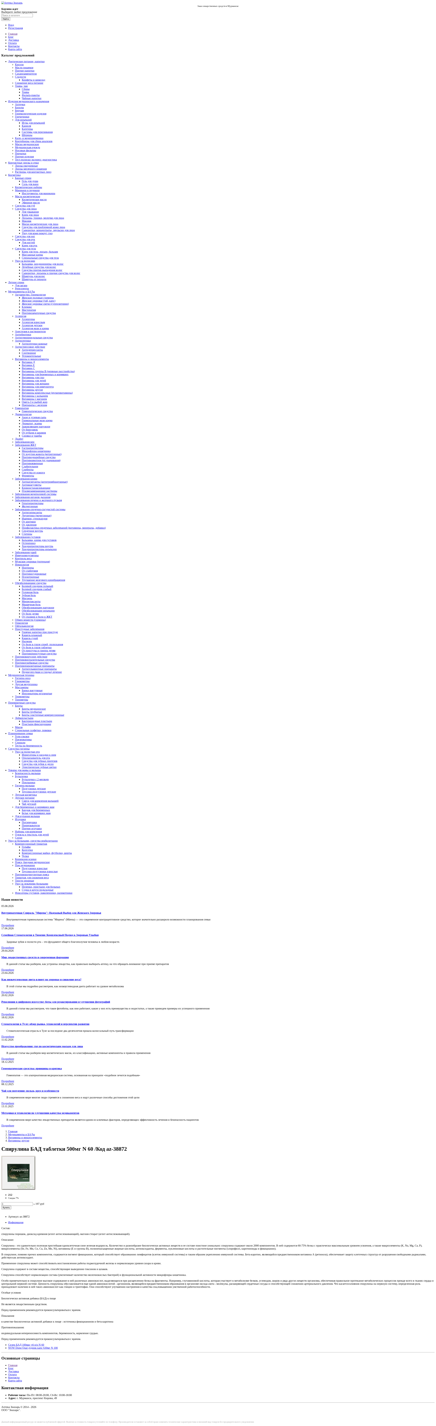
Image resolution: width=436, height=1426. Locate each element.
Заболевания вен (24, 441)
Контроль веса (23, 558)
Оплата (12, 43)
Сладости (20, 76)
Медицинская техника (21, 675)
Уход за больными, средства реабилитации (33, 840)
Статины (27, 533)
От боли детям (30, 613)
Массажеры (21, 687)
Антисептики (23, 340)
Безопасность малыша (28, 773)
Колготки (27, 850)
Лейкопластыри (24, 718)
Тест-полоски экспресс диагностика (36, 159)
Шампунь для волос (33, 276)
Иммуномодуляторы (27, 555)
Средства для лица (26, 208)
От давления (29, 524)
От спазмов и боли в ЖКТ (37, 616)
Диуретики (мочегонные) (36, 515)
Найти (6, 19)
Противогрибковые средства (31, 662)
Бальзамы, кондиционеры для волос (43, 263)
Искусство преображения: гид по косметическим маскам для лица (42, 1046)
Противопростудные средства (39, 653)
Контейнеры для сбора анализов (33, 141)
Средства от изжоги (33, 472)
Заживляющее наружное (36, 426)
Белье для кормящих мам (36, 813)
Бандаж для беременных (36, 810)
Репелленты (22, 288)
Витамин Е (28, 365)
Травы (25, 92)
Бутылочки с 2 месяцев (35, 779)
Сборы (26, 89)
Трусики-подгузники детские (39, 791)
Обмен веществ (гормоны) (30, 619)
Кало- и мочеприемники (29, 138)
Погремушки (29, 822)
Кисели (19, 64)
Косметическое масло (34, 199)
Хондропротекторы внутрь (37, 546)
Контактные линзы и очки (23, 162)
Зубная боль (29, 595)
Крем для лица (30, 214)
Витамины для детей (34, 380)
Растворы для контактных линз (33, 171)
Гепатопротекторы (32, 503)
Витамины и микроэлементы (32, 359)
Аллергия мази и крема (35, 328)
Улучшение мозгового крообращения (43, 580)
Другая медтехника (26, 684)
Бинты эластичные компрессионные (43, 715)
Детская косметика (26, 794)
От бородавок (30, 429)
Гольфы (26, 846)
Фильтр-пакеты (31, 95)
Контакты (14, 46)
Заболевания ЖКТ (25, 445)
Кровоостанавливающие (36, 487)
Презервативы (23, 739)
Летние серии (16, 282)
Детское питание (25, 797)
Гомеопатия (22, 408)
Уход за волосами (25, 260)
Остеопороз (28, 543)
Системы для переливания (37, 132)
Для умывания (30, 211)
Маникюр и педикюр (27, 190)
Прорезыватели (31, 825)
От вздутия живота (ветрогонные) (41, 454)
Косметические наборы (28, 187)
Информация (15, 1222)
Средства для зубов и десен (38, 764)
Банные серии (23, 178)
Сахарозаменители (26, 73)
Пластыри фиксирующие (36, 724)
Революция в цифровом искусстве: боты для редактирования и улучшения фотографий (55, 1001)
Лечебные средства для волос (39, 267)
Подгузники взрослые (35, 868)
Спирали (20, 742)
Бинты (19, 705)
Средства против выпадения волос (42, 270)
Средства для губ (25, 205)
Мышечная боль (31, 604)
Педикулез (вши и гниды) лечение (42, 672)
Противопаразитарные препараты (34, 665)
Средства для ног (25, 236)
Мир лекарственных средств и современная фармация (35, 957)
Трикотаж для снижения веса (32, 877)
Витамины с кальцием (35, 395)
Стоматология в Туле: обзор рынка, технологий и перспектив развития (45, 1024)
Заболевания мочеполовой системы (35, 494)
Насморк (27, 641)
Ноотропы (28, 567)
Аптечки (20, 104)
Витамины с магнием (34, 398)
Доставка (13, 40)
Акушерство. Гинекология (30, 294)
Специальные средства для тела (40, 257)
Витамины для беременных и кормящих (45, 374)
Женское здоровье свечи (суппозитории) (45, 303)
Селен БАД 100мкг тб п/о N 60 (26, 1344)
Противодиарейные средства (39, 457)
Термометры (22, 696)
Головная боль (30, 592)
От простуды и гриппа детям (38, 650)
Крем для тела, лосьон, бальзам (40, 251)
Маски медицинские (27, 144)
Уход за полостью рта (27, 751)
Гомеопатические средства (37, 411)
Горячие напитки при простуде (40, 632)
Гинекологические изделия (30, 113)
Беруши (19, 110)
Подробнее (7, 925)
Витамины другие (32, 389)
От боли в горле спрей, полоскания (42, 644)
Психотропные (30, 576)
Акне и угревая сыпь (34, 417)
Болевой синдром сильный (37, 586)
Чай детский (29, 803)
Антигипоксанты (32, 512)
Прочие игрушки (32, 828)
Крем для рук (29, 245)
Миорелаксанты (31, 601)
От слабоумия (30, 570)
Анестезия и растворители (30, 331)
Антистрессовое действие (30, 346)
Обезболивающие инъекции (38, 610)
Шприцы (27, 135)
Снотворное (29, 352)
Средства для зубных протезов (39, 761)
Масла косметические (27, 196)
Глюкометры (22, 681)
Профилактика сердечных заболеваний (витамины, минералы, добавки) (64, 527)
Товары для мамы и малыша (24, 770)
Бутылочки (21, 776)
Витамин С (28, 368)
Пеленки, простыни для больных (41, 886)
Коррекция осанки (25, 859)
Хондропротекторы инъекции (39, 549)
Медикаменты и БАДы (21, 291)
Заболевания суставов (28, 537)
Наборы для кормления (28, 831)
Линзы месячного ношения (31, 168)
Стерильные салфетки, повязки (33, 730)
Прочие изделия (24, 156)
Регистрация (15, 28)
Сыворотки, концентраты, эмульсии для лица (48, 230)
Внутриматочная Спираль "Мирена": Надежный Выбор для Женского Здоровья (51, 912)
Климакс (27, 306)
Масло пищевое (24, 67)
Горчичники (22, 116)
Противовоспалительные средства (35, 659)
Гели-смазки (22, 736)
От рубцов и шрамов (34, 432)
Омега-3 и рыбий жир (34, 402)
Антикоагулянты (31, 484)
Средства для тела (25, 248)
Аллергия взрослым (33, 322)
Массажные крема (32, 254)
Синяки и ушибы (32, 435)
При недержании (25, 865)
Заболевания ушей (25, 552)
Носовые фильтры (25, 150)
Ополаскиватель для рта (36, 757)
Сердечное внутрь (32, 530)
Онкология (21, 622)
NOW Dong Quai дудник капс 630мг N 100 (33, 1347)
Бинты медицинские (34, 708)
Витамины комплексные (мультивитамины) (47, 392)
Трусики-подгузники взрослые (40, 871)
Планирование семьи (20, 733)
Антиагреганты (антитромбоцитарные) (45, 481)
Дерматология (23, 414)
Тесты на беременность (28, 745)
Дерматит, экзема (32, 423)
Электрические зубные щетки (39, 767)
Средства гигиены (19, 748)
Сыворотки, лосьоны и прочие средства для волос (51, 273)
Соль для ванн (30, 184)
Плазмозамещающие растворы (39, 491)
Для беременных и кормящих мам (34, 807)
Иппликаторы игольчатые (37, 693)
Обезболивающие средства (30, 583)
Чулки (25, 856)
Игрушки (20, 819)
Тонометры (21, 699)
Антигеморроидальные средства (34, 337)
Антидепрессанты (32, 349)
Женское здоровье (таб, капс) (38, 300)
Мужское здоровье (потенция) (32, 561)
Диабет (19, 438)
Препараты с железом (34, 405)
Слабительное (30, 466)
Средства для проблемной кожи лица (43, 227)
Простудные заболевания (29, 629)
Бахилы (19, 107)
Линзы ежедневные (26, 165)
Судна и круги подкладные (37, 889)
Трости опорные (24, 880)
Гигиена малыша (25, 785)
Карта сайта (15, 49)
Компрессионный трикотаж (31, 843)
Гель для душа (30, 181)
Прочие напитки (24, 70)
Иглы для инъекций (33, 122)
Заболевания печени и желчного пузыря (38, 500)
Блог (11, 36)
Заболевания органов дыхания (32, 497)
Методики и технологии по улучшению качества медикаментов (40, 1113)
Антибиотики (23, 334)
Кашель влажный (32, 635)
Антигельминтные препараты (39, 668)
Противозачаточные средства (39, 313)
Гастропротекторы (32, 448)
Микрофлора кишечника (36, 451)
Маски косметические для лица (40, 224)
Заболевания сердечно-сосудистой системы (40, 509)
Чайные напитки (31, 98)
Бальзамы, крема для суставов (39, 540)
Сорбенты (28, 469)
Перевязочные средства (22, 702)
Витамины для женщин (35, 383)
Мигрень (27, 598)
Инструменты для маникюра (38, 193)
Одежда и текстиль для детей (32, 834)
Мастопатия (29, 310)
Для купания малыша (27, 816)
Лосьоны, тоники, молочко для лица (43, 217)
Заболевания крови (26, 478)
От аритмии (29, 521)
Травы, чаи (21, 86)
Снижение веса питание (29, 82)
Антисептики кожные (34, 343)
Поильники (28, 782)
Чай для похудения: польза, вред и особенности (30, 1090)
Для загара (21, 285)
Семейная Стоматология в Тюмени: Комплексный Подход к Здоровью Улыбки (50, 935)
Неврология (22, 564)
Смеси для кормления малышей (40, 800)
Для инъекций (23, 119)
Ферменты (28, 475)
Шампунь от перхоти (34, 279)
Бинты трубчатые (32, 711)
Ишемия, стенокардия (34, 518)
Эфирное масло (31, 202)
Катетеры (27, 128)
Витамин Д (28, 362)
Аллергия (20, 316)
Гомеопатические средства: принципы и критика (31, 1068)
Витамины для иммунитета (38, 386)
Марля (18, 727)
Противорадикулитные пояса (32, 874)
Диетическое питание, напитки (26, 61)
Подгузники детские (34, 788)
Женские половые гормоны (38, 297)
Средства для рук (25, 239)
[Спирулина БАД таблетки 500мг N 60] (18, 1189)
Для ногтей (28, 242)
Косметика (14, 175)
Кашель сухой (30, 638)
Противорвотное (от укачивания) (41, 460)
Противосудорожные (34, 573)
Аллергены (28, 319)
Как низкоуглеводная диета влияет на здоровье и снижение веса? (41, 979)
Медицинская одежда (27, 147)
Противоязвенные (32, 463)
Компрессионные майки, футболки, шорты (47, 853)
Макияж (26, 221)
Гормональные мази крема (37, 420)
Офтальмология (24, 626)
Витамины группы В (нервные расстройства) (48, 371)
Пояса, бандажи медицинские (32, 862)
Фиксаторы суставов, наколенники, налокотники (43, 892)
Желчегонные (30, 506)
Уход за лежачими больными (31, 883)
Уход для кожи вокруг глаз (37, 233)
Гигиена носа (22, 678)
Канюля (26, 125)
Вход (11, 25)
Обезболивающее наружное (38, 607)
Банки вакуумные (32, 690)
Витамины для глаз (33, 377)
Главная (12, 33)
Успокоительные (31, 356)
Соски (18, 837)
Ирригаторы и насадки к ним (39, 754)
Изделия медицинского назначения (28, 101)
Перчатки (20, 153)
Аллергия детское (32, 325)
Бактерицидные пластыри (37, 721)
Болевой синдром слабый (36, 589)
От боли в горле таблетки (37, 647)
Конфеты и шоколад (33, 79)
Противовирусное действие (31, 656)
